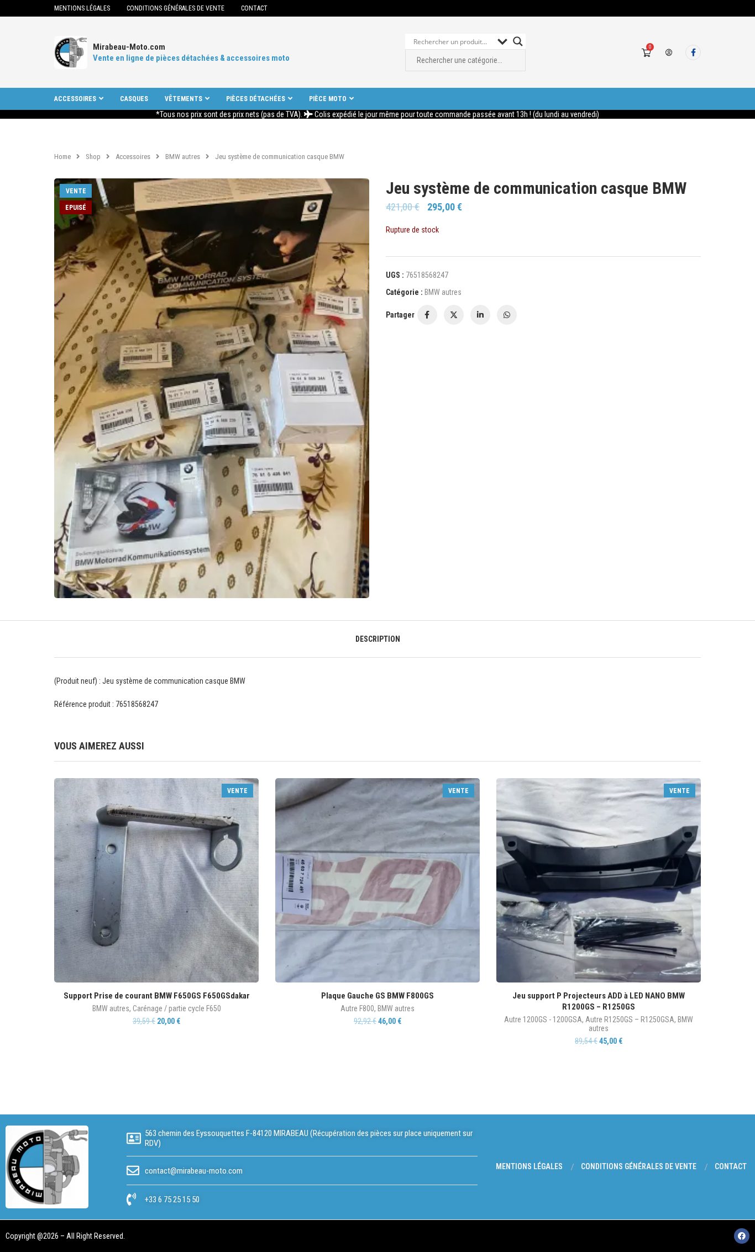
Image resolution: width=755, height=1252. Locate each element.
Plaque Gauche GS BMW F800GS (377, 996)
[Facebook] (693, 52)
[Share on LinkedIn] (480, 315)
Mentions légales (82, 8)
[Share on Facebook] (427, 315)
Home (62, 156)
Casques (134, 99)
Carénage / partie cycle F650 (177, 1008)
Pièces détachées (255, 99)
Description (377, 639)
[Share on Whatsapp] (507, 315)
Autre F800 (357, 1008)
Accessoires (75, 99)
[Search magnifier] (518, 41)
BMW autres (182, 156)
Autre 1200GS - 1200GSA (543, 1019)
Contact (254, 8)
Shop (93, 156)
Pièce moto (328, 99)
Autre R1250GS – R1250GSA (629, 1019)
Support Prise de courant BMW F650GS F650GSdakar (157, 996)
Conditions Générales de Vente (175, 8)
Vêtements (183, 99)
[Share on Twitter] (454, 315)
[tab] (377, 639)
